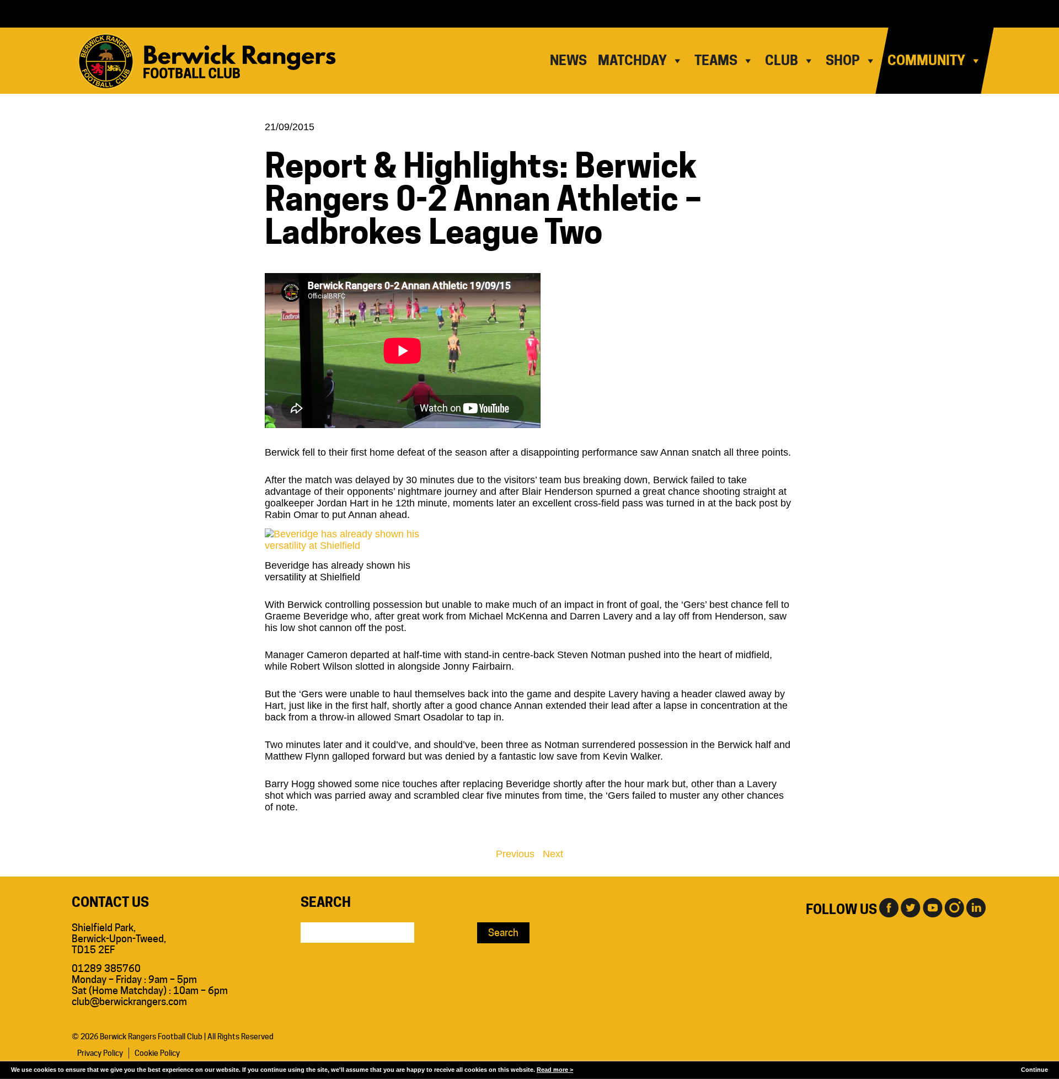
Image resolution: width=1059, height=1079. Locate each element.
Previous (515, 853)
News (568, 60)
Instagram (954, 907)
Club (781, 60)
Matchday (632, 60)
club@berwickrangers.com (129, 1001)
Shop (843, 60)
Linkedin (976, 907)
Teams (715, 60)
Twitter (910, 907)
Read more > (555, 1069)
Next (553, 853)
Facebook (888, 907)
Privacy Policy (100, 1053)
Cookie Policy (157, 1053)
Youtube (932, 907)
